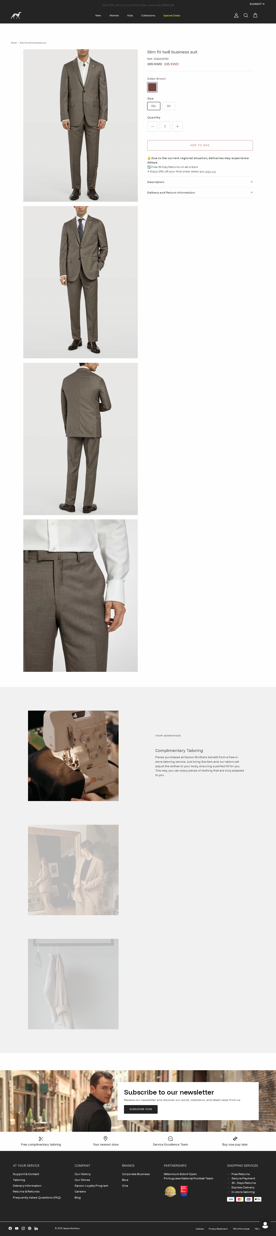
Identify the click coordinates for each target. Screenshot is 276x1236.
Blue (125, 1180)
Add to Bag (200, 145)
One (125, 1185)
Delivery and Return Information (171, 192)
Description (155, 182)
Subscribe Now (141, 1109)
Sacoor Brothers (71, 1228)
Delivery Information (27, 1185)
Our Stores (82, 1180)
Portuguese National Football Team (188, 1178)
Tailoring (19, 1180)
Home (14, 42)
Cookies (200, 1228)
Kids (130, 15)
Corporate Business (136, 1174)
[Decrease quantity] (152, 126)
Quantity (153, 117)
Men (98, 15)
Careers (80, 1191)
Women (114, 15)
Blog (78, 1197)
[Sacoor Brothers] (16, 15)
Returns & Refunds (26, 1191)
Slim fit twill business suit (33, 42)
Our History (83, 1174)
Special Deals (171, 15)
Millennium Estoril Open (180, 1174)
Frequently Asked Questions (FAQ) (37, 1197)
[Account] (235, 15)
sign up (210, 171)
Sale (127, 4)
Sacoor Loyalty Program (91, 1185)
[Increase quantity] (177, 126)
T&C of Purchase (241, 1228)
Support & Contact (26, 1174)
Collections (148, 15)
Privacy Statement (218, 1228)
